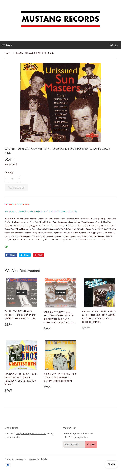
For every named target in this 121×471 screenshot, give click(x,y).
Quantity (9, 172)
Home (7, 53)
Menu (9, 45)
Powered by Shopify (38, 459)
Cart (116, 45)
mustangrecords (19, 459)
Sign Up (91, 444)
